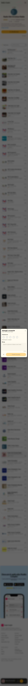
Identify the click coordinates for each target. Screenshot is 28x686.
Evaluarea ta (5, 334)
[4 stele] (13, 337)
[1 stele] (3, 337)
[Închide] (25, 331)
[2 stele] (7, 337)
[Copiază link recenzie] (3, 354)
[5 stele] (17, 337)
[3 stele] (10, 337)
